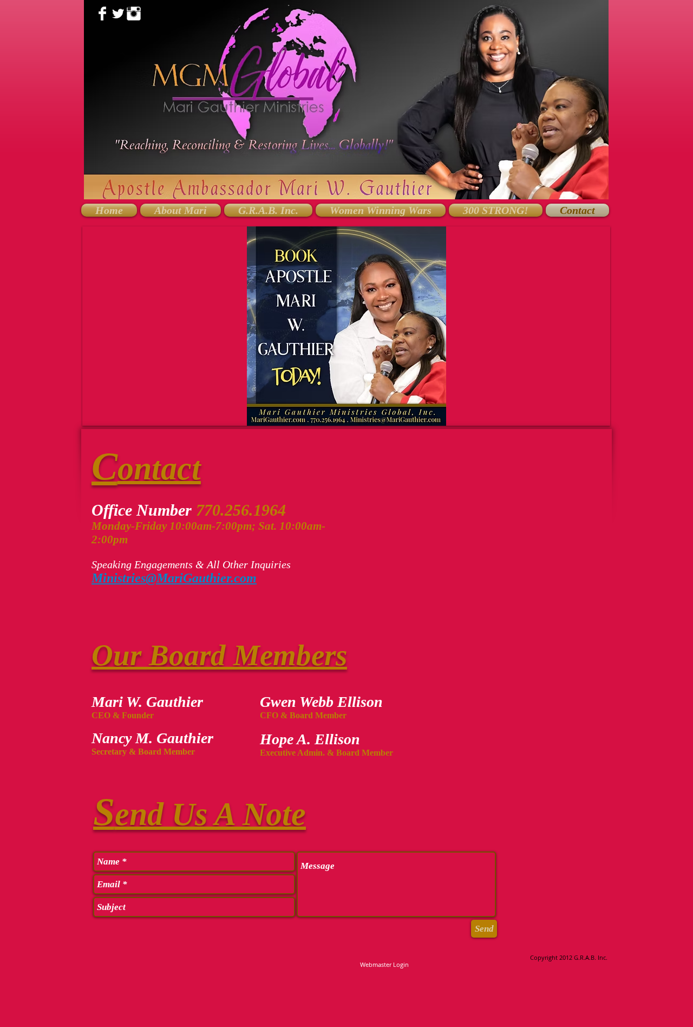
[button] (346, 326)
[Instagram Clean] (134, 13)
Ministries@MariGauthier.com (174, 578)
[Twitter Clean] (118, 13)
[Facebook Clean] (102, 13)
